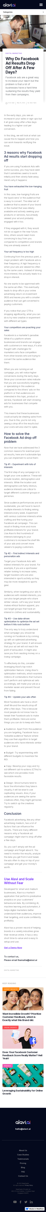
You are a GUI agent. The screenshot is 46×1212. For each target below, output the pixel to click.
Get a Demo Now (13, 947)
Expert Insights (11, 989)
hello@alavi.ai (23, 1129)
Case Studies (23, 1154)
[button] (40, 5)
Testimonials (23, 1159)
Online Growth (10, 1027)
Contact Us (23, 1176)
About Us (23, 1150)
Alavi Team (33, 102)
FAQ (23, 1172)
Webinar (7, 1066)
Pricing (23, 1163)
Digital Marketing (11, 970)
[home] (8, 4)
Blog (23, 1167)
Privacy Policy (29, 1185)
